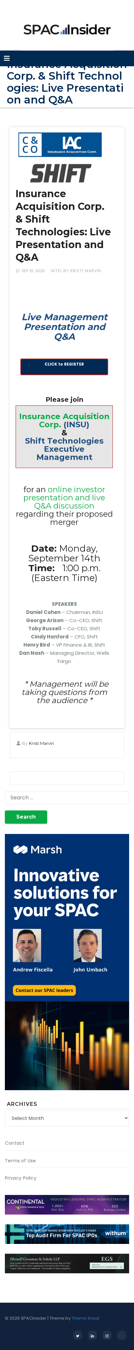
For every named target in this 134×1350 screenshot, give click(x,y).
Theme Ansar (86, 1318)
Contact (14, 1143)
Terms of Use (20, 1160)
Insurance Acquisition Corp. (64, 420)
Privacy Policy (20, 1178)
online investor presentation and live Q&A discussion (64, 497)
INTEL (56, 271)
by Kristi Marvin (82, 271)
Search (26, 817)
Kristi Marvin (41, 743)
